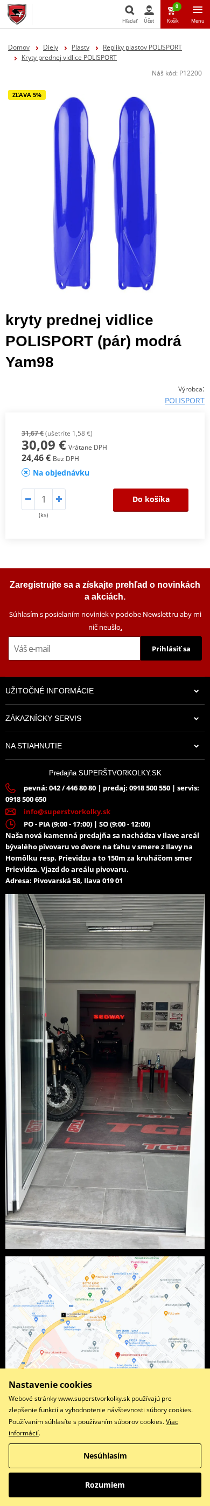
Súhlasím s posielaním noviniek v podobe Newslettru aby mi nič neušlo (105, 620)
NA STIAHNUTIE (33, 745)
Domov (19, 47)
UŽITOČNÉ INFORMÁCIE (49, 690)
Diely (50, 47)
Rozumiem (105, 1485)
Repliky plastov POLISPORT (142, 47)
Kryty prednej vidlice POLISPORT (69, 57)
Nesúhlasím (105, 1455)
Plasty (80, 47)
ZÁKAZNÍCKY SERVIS (43, 718)
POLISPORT (185, 400)
